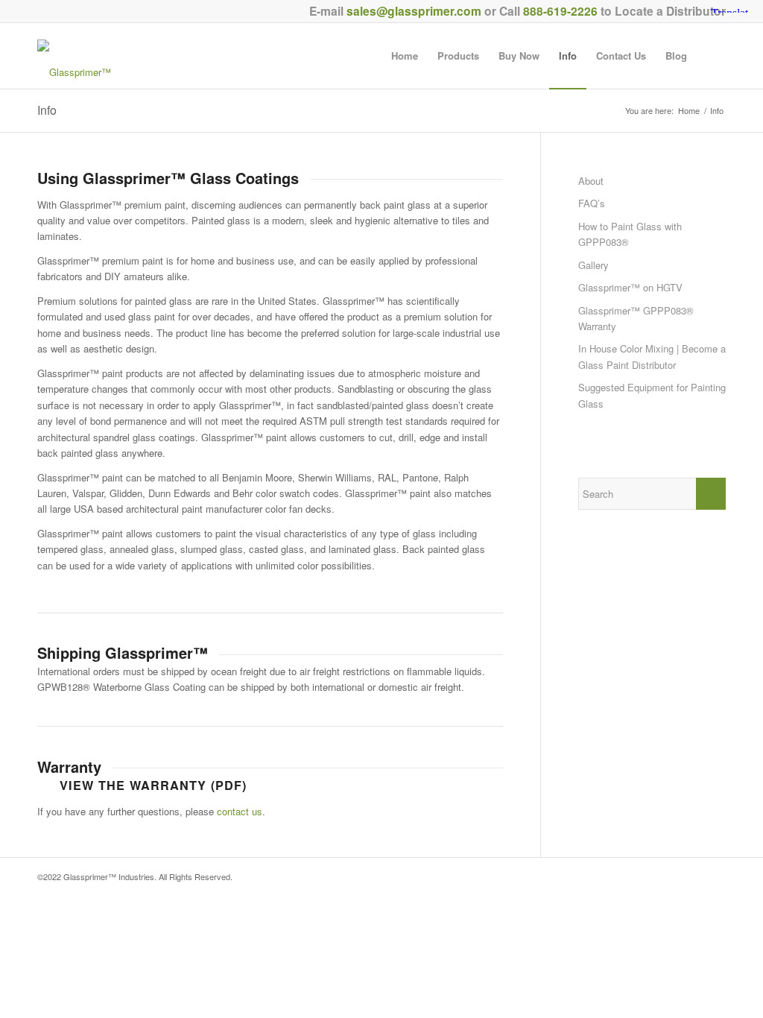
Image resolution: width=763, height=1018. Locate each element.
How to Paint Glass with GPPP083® (630, 234)
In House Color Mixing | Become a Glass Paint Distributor (652, 356)
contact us (239, 811)
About (591, 181)
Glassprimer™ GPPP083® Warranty (636, 318)
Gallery (593, 265)
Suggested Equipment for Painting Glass (652, 395)
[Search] (711, 56)
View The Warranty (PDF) (153, 785)
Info (47, 109)
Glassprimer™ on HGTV (630, 287)
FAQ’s (591, 203)
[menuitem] (405, 56)
